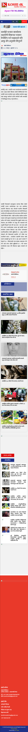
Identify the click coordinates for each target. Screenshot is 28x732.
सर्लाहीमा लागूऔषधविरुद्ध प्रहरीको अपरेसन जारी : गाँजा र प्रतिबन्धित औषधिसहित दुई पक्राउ (13, 427)
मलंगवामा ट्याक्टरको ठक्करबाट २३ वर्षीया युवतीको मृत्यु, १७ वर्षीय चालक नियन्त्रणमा (13, 314)
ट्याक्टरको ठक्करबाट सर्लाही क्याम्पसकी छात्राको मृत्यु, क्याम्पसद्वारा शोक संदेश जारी (13, 359)
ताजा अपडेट (8, 455)
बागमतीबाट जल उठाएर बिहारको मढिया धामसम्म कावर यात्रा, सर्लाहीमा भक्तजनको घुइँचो (18, 513)
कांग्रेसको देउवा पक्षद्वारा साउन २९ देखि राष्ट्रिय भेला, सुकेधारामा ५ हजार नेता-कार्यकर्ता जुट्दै (18, 529)
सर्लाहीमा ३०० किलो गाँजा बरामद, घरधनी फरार (12, 381)
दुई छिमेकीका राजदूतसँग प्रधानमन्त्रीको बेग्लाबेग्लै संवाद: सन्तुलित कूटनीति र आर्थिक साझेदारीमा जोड (18, 538)
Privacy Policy (14, 729)
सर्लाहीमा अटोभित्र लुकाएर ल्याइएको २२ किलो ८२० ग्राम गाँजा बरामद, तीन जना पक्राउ (13, 404)
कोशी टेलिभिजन (7, 45)
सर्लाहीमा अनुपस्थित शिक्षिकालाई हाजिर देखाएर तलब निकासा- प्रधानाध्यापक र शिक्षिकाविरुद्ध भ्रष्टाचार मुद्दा (18, 522)
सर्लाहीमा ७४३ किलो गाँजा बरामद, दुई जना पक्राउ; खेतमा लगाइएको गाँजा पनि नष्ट (13, 336)
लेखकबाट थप (13, 276)
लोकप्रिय (8, 460)
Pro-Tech (17, 730)
